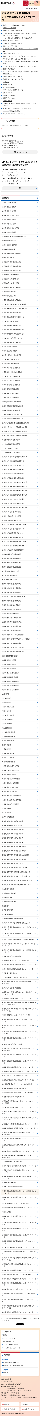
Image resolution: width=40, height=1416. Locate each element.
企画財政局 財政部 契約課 (10, 283)
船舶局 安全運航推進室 (9, 973)
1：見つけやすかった (11, 181)
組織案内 (5, 198)
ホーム (3, 1319)
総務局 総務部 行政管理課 (10, 228)
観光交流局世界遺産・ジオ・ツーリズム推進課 (17, 1084)
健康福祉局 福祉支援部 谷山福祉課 (13, 499)
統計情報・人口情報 (9, 1409)
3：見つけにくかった (11, 184)
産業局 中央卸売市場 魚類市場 (12, 609)
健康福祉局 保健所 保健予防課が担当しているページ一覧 (19, 1112)
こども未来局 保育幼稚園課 (11, 444)
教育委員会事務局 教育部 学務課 (12, 842)
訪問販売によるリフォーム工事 (13, 79)
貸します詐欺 (7, 93)
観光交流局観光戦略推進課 (10, 571)
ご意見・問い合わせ (28, 1409)
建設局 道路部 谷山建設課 (10, 690)
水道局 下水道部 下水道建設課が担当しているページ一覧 (19, 1026)
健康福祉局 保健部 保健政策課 (12, 512)
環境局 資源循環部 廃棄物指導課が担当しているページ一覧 (19, 1242)
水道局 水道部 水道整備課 (10, 783)
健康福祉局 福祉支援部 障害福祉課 (13, 469)
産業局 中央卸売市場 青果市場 (12, 605)
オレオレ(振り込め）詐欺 (11, 111)
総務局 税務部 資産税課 (9, 245)
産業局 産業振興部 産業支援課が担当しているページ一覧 (19, 1039)
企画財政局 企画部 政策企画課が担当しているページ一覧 (19, 1236)
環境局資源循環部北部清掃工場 (12, 414)
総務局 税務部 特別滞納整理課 (12, 253)
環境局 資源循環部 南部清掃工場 (12, 418)
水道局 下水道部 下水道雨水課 (12, 956)
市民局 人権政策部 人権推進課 (12, 342)
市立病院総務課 (7, 728)
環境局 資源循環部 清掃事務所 (12, 410)
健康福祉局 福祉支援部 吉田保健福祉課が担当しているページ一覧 (19, 1119)
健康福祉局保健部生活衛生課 (11, 516)
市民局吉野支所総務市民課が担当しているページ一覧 (18, 1301)
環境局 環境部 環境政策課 (10, 389)
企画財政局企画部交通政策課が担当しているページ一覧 (18, 1265)
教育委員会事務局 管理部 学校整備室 (14, 1088)
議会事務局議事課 (8, 897)
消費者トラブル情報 (9, 28)
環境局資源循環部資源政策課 (11, 402)
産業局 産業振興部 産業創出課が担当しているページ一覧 (19, 1230)
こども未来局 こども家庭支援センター (14, 977)
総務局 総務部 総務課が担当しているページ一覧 (17, 969)
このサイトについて (9, 1338)
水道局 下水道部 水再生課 (10, 804)
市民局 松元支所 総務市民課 (11, 380)
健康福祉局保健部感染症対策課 (12, 1044)
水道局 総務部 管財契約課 (10, 770)
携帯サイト (6, 1335)
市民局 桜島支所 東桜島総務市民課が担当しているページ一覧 (19, 1171)
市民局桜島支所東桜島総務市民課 (13, 334)
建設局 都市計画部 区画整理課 (12, 643)
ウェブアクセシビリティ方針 (12, 1348)
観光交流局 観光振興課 (9, 575)
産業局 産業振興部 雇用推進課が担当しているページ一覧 (19, 1062)
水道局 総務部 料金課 (9, 774)
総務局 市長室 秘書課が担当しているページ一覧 (17, 1270)
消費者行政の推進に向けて (12, 53)
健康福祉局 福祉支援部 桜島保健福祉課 (14, 486)
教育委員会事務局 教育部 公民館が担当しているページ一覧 (19, 1020)
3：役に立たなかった (11, 175)
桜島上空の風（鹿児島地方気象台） (14, 1365)
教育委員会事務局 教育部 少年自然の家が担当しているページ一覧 (19, 1010)
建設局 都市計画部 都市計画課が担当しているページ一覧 (19, 1217)
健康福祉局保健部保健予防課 (11, 520)
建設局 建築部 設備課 (9, 668)
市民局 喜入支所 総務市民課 (11, 376)
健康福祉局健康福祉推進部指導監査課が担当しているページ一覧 (18, 1156)
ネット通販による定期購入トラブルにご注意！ (18, 38)
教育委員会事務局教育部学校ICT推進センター (17, 872)
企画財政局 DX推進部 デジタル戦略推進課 (15, 960)
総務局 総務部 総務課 (9, 219)
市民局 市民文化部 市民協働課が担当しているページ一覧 (19, 1139)
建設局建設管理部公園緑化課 (11, 618)
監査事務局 (5, 906)
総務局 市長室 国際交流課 (10, 215)
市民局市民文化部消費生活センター (13, 338)
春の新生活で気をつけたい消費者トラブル (17, 59)
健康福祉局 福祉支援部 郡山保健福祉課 (14, 495)
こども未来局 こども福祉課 (11, 452)
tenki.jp (5, 1372)
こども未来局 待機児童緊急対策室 (13, 1097)
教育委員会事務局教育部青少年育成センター (16, 885)
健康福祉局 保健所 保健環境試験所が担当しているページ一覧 (19, 1033)
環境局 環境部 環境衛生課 (10, 397)
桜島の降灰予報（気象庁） (11, 1362)
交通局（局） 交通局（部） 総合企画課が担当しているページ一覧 (19, 1049)
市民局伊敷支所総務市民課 (10, 359)
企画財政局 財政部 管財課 (10, 279)
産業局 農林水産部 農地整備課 (12, 592)
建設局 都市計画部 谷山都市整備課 (13, 651)
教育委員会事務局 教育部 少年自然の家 (14, 868)
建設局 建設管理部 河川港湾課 (12, 622)
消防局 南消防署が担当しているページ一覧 (16, 1203)
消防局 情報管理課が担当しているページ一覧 (16, 1107)
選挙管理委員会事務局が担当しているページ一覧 (18, 1092)
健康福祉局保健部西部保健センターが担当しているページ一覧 (18, 945)
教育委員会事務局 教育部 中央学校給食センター (17, 876)
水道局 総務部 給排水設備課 (11, 779)
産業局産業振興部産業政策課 (11, 554)
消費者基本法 (7, 101)
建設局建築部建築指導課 (10, 656)
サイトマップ (7, 1332)
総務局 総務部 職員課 (9, 232)
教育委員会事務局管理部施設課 (12, 825)
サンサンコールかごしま (9, 1397)
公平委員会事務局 (8, 910)
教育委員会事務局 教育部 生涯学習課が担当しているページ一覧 (19, 982)
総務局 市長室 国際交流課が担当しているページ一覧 (19, 1279)
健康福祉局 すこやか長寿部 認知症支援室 (15, 1075)
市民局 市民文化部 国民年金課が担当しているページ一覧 (19, 1223)
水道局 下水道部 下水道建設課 (12, 796)
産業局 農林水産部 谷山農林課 (12, 601)
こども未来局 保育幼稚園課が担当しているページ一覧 (18, 1252)
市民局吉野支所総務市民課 (10, 363)
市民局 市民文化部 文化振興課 (12, 313)
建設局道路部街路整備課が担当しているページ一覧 (18, 1208)
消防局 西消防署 (7, 719)
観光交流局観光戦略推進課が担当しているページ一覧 (18, 1146)
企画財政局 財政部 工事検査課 (12, 287)
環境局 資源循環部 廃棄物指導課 (12, 406)
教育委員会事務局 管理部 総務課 (12, 821)
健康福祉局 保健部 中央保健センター (14, 537)
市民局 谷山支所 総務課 (9, 346)
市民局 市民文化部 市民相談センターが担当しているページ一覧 (19, 934)
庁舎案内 (6, 1404)
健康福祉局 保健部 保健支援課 (12, 988)
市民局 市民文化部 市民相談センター (14, 317)
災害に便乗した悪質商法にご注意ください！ (17, 108)
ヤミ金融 (6, 82)
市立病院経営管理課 (8, 732)
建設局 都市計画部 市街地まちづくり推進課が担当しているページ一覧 (19, 993)
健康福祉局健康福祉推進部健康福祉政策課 (15, 423)
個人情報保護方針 (8, 1341)
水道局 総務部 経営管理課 (10, 766)
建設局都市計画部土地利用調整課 (13, 635)
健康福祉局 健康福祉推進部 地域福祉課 (14, 457)
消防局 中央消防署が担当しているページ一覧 (16, 1274)
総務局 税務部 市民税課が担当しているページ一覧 (18, 1151)
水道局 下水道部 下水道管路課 (12, 800)
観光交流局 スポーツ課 (9, 579)
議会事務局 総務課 (8, 889)
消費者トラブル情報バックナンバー (14, 25)
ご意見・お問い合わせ (9, 202)
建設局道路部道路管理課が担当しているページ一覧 (18, 1128)
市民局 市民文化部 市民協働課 (12, 300)
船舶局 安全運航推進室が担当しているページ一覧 (18, 1247)
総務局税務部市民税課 (9, 241)
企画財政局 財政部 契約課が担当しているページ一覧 (19, 1071)
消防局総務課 (6, 698)
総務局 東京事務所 (8, 258)
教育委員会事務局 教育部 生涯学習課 (14, 859)
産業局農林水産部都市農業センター (13, 596)
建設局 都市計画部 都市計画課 (12, 626)
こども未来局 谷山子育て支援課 (12, 1161)
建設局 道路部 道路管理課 (10, 685)
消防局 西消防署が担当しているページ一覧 (16, 1015)
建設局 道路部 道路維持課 (10, 681)
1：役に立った (9, 172)
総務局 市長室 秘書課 (9, 207)
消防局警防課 (6, 702)
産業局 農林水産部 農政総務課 (12, 584)
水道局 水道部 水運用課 (9, 791)
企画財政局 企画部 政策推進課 (12, 266)
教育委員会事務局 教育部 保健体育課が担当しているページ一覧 (19, 1177)
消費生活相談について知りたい (13, 76)
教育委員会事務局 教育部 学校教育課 (14, 846)
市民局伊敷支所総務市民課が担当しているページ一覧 (18, 1294)
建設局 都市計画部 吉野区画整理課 (13, 647)
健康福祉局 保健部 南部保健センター (14, 541)
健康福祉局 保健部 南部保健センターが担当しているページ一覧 (19, 928)
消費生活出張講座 (9, 69)
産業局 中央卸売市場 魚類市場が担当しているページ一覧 (19, 1056)
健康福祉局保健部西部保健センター (13, 533)
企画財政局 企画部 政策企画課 (12, 262)
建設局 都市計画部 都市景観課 (12, 630)
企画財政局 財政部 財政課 (10, 274)
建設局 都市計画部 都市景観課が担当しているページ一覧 (19, 1198)
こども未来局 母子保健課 (10, 448)
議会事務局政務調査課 (9, 893)
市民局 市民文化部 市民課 (10, 321)
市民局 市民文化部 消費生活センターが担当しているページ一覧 (19, 1192)
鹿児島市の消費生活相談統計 (12, 30)
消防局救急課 (6, 1212)
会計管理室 (5, 694)
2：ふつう (21, 172)
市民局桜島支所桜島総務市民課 (12, 372)
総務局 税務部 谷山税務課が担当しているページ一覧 (19, 1166)
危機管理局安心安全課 (9, 296)
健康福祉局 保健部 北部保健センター (14, 524)
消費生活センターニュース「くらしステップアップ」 (20, 56)
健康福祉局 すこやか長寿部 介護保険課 (14, 431)
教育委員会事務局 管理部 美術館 (12, 834)
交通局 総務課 (6, 745)
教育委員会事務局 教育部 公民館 (12, 863)
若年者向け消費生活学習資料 (12, 43)
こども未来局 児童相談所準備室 (12, 1187)
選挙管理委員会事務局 (9, 901)
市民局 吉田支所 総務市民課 (11, 368)
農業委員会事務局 (8, 914)
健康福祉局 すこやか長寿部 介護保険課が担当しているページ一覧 (19, 1259)
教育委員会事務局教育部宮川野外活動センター (17, 880)
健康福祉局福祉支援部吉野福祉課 (13, 478)
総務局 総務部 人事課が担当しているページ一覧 (17, 1312)
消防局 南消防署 (7, 724)
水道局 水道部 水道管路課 (10, 787)
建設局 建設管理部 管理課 (10, 613)
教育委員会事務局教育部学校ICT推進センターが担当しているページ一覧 (19, 1003)
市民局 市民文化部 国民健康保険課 (13, 330)
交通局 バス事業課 (8, 757)
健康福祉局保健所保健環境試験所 (13, 550)
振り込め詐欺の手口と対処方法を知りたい (17, 113)
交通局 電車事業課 (8, 753)
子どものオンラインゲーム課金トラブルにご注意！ (19, 66)
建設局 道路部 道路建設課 (10, 673)
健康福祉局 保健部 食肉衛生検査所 (13, 546)
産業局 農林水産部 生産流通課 (12, 588)
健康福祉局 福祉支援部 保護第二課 (13, 465)
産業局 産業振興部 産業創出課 (12, 558)
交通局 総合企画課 (8, 740)
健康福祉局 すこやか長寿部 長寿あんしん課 (16, 923)
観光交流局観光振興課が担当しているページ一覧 (18, 1080)
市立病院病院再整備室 (9, 1182)
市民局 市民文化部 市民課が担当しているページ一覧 (19, 964)
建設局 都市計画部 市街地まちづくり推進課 (16, 639)
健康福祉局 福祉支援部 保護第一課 (13, 461)
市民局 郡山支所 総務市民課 (11, 385)
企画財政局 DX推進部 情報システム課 (14, 236)
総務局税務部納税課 (8, 249)
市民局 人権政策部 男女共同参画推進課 (14, 308)
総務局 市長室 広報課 (9, 211)
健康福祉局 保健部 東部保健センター (14, 529)
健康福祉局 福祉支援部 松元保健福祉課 (14, 490)
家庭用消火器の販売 (9, 87)
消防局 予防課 (6, 711)
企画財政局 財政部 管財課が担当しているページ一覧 (19, 1124)
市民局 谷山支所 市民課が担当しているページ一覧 (18, 939)
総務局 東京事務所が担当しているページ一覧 (16, 1289)
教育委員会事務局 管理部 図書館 (12, 838)
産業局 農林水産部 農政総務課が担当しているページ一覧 (19, 1284)
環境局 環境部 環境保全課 (10, 393)
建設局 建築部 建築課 (9, 664)
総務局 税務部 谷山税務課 (11, 355)
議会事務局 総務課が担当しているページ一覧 (16, 998)
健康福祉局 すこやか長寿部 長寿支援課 (14, 427)
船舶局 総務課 (6, 808)
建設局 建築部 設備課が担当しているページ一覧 (17, 1067)
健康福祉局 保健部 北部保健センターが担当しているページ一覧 (19, 951)
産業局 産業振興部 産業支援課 (12, 562)
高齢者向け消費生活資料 (11, 46)
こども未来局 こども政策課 (11, 440)
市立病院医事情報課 (8, 736)
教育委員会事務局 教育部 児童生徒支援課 (15, 855)
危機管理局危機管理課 (9, 291)
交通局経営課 (6, 749)
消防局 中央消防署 (8, 715)
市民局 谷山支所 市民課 (9, 351)
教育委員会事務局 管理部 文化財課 (13, 829)
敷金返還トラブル (9, 84)
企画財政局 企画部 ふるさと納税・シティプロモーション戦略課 (19, 1102)
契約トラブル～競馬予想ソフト (13, 90)
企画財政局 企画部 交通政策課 (12, 270)
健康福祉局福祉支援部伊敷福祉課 (13, 474)
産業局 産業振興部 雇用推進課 (12, 567)
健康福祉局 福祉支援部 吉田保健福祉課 (14, 482)
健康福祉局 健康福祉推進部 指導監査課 (14, 435)
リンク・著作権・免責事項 (11, 1344)
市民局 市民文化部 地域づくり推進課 (14, 304)
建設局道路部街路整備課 (10, 677)
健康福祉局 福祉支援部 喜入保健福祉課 (14, 507)
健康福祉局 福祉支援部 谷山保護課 (13, 503)
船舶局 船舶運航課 (8, 817)
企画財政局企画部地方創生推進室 (13, 918)
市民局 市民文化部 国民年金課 (12, 325)
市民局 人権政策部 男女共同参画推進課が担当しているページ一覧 (19, 1307)
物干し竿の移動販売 (9, 95)
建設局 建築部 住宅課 (9, 660)
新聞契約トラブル (9, 98)
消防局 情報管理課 (8, 707)
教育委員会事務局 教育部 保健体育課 (14, 851)
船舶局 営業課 (6, 813)
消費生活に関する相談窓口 (12, 40)
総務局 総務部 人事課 (9, 224)
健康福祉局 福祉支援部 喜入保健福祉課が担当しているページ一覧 (19, 1133)
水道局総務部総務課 (8, 762)
